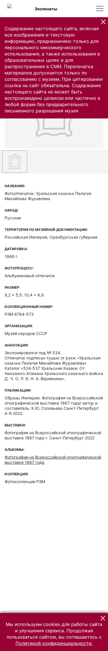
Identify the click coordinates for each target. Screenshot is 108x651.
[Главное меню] (99, 8)
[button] (103, 22)
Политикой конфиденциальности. (54, 643)
